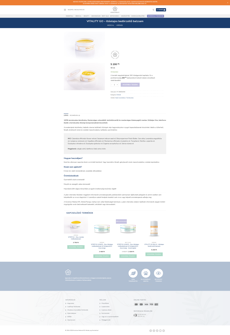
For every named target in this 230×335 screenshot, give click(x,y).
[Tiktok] (157, 330)
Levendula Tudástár (155, 16)
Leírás (66, 115)
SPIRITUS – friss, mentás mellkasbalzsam (76, 238)
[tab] (66, 115)
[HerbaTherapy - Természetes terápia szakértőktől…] (115, 9)
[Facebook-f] (150, 330)
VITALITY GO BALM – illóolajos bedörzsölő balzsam (154, 245)
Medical (78, 16)
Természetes (130, 98)
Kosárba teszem (130, 85)
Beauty (86, 16)
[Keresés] (153, 10)
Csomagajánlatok (137, 16)
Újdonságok (96, 16)
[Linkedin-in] (163, 330)
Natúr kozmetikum (120, 98)
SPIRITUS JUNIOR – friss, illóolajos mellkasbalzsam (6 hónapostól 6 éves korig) (102, 246)
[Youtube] (160, 330)
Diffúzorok (114, 16)
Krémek (120, 25)
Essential (69, 16)
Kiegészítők (125, 16)
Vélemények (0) (75, 115)
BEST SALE (105, 16)
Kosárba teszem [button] (76, 247)
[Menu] (65, 9)
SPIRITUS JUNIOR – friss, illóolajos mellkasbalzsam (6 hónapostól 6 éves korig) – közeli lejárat (128, 246)
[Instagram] (154, 330)
